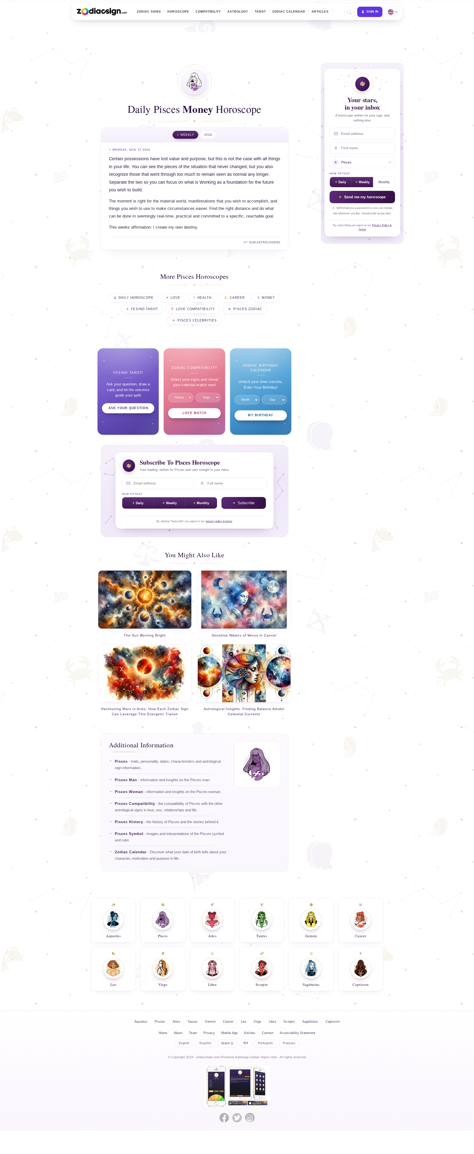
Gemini (210, 1021)
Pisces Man (126, 780)
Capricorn (333, 1021)
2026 (208, 135)
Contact (268, 1033)
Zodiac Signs (149, 11)
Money (268, 297)
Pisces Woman (129, 792)
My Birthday (260, 415)
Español (205, 1043)
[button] (349, 12)
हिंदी (245, 1043)
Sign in (372, 11)
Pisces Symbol (129, 834)
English (184, 1043)
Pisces (121, 761)
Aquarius (140, 1021)
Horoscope (178, 11)
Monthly (203, 503)
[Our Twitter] (237, 1117)
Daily (139, 503)
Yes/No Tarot (144, 309)
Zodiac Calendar (288, 11)
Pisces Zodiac (247, 309)
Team (193, 1033)
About (178, 1033)
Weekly (187, 135)
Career (237, 297)
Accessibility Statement (297, 1033)
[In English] (391, 12)
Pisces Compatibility (135, 804)
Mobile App (229, 1033)
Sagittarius (310, 1021)
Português (265, 1043)
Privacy (209, 1033)
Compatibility (208, 11)
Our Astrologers (264, 242)
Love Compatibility (195, 309)
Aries (176, 1021)
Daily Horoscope (136, 297)
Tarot (260, 11)
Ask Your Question (128, 408)
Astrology (237, 11)
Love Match (194, 413)
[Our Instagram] (250, 1117)
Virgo (257, 1021)
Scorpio (289, 1021)
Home (163, 1033)
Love (175, 297)
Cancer (228, 1021)
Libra (272, 1021)
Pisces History (129, 822)
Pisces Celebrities (197, 320)
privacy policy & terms (219, 521)
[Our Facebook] (224, 1117)
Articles (320, 11)
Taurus (193, 1021)
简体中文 (227, 1043)
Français (289, 1043)
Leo (243, 1021)
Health (205, 297)
